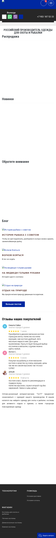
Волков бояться (13, 255)
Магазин (7, 507)
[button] (46, 535)
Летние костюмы (8, 518)
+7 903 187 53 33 (45, 16)
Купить (44, 156)
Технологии (9, 491)
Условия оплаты (33, 500)
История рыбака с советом (20, 235)
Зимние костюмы (8, 527)
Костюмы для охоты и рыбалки (10, 513)
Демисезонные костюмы (12, 523)
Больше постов (13, 304)
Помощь (32, 491)
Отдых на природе (14, 290)
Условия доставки (34, 496)
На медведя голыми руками (21, 273)
